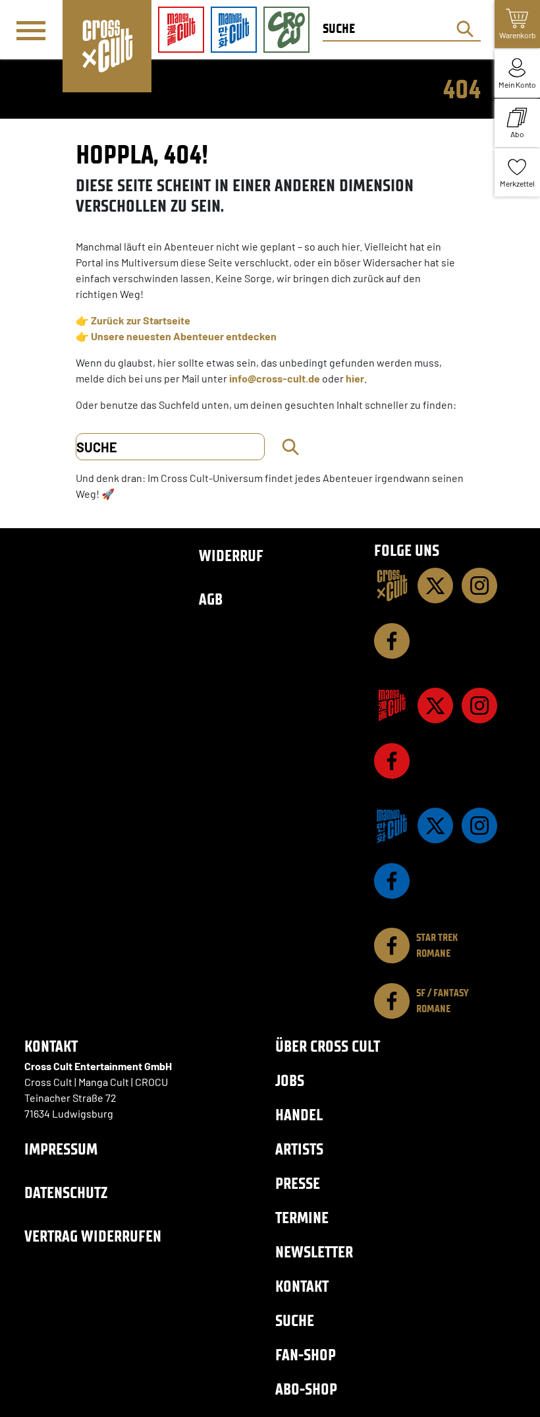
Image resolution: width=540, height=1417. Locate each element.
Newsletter (314, 1251)
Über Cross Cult (327, 1046)
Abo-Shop (306, 1389)
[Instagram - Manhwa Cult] (479, 825)
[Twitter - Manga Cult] (435, 705)
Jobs (289, 1080)
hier (355, 378)
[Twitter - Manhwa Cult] (435, 825)
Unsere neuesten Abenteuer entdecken (184, 336)
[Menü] (31, 30)
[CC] (392, 585)
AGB (211, 599)
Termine (302, 1217)
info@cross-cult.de (274, 378)
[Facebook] (392, 641)
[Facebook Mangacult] (392, 761)
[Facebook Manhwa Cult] (392, 881)
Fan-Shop (305, 1354)
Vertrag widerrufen (92, 1236)
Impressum (60, 1149)
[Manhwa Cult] (392, 825)
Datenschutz (65, 1192)
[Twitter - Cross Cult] (435, 585)
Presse (297, 1183)
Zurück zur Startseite (140, 320)
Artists (299, 1149)
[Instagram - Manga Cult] (479, 705)
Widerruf (231, 555)
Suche (294, 1320)
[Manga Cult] (392, 705)
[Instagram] (479, 585)
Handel (299, 1114)
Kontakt (302, 1286)
